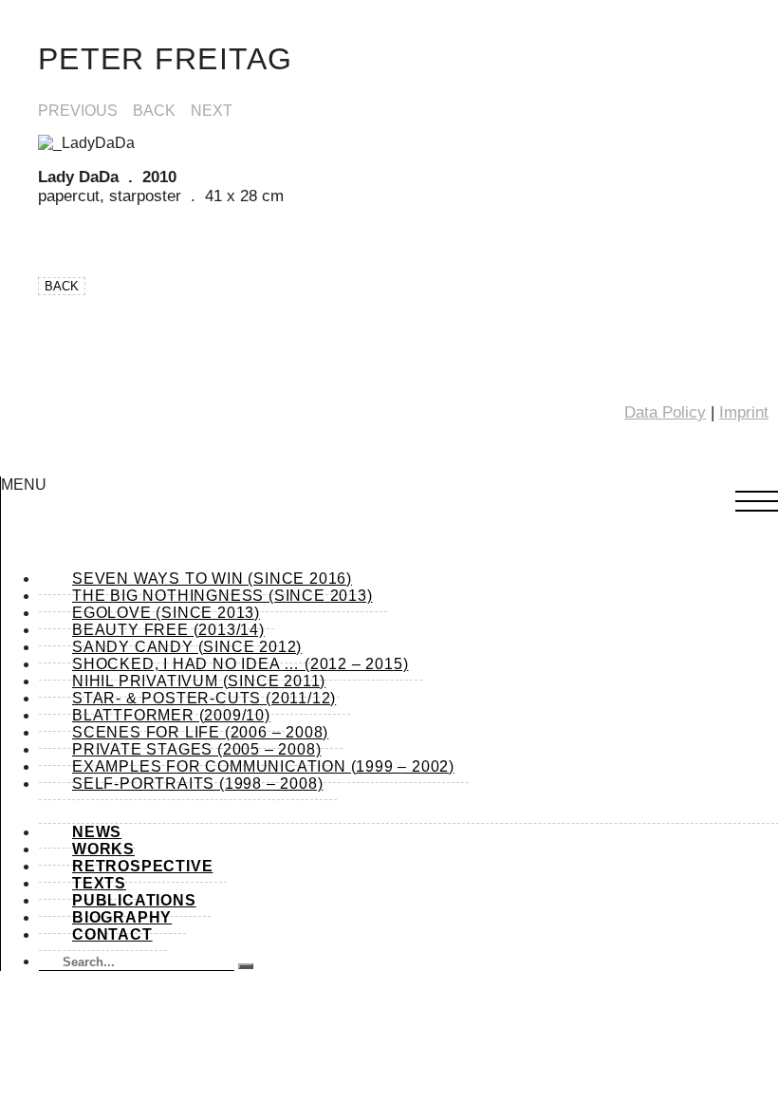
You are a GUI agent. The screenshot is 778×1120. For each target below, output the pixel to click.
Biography (122, 917)
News (96, 832)
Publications (134, 900)
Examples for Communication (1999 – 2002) (263, 766)
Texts (99, 883)
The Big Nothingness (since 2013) (222, 596)
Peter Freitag (165, 59)
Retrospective (142, 866)
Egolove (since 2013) (166, 613)
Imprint (744, 412)
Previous (78, 111)
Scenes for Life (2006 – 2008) (200, 732)
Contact (112, 934)
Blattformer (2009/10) (171, 715)
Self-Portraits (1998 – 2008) (197, 783)
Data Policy (665, 412)
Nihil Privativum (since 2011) (198, 681)
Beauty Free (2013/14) (168, 630)
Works (103, 849)
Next (211, 111)
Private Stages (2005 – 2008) (196, 749)
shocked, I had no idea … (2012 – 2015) (240, 664)
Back (154, 111)
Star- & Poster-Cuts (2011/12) (204, 698)
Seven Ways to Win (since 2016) (212, 578)
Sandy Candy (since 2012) (187, 647)
